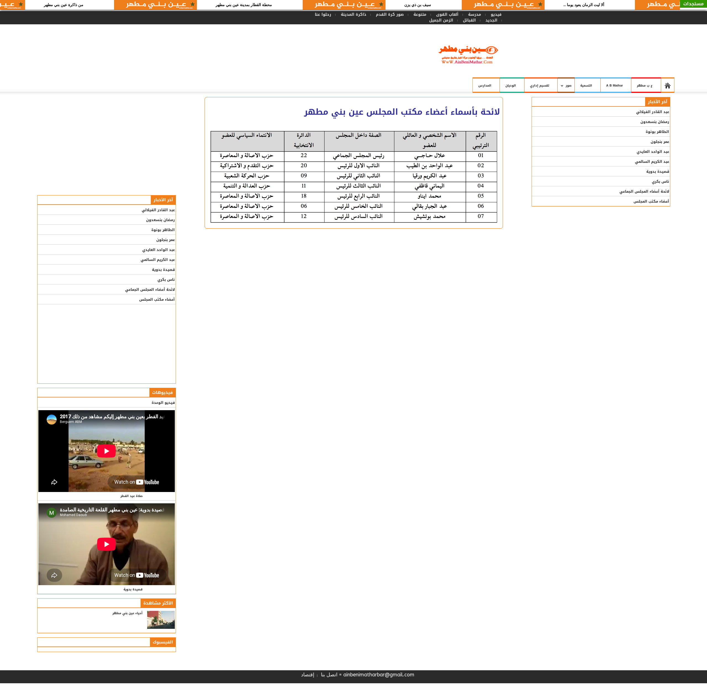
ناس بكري (166, 279)
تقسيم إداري (539, 85)
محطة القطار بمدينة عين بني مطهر (264, 4)
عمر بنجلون (165, 239)
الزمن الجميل (441, 20)
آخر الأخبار (163, 200)
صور (570, 88)
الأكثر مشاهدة (158, 603)
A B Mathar (614, 85)
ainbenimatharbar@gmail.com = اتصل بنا (367, 675)
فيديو (496, 14)
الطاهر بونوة (163, 229)
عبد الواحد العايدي (158, 249)
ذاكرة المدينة (353, 14)
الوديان (510, 85)
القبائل (469, 20)
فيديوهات (162, 392)
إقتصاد (307, 675)
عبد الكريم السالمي (158, 259)
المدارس (484, 85)
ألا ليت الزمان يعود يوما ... (603, 4)
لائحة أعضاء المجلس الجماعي (150, 289)
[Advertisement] (290, 43)
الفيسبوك (163, 642)
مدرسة (474, 14)
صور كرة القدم (390, 14)
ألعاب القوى (447, 14)
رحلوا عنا (323, 14)
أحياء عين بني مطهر (127, 613)
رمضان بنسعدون (160, 219)
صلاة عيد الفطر (131, 496)
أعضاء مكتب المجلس (157, 299)
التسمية (586, 85)
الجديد (491, 20)
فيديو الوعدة (163, 402)
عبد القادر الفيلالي (158, 209)
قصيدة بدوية (163, 269)
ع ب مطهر (645, 85)
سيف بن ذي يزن (437, 4)
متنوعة (419, 14)
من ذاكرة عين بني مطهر (83, 4)
